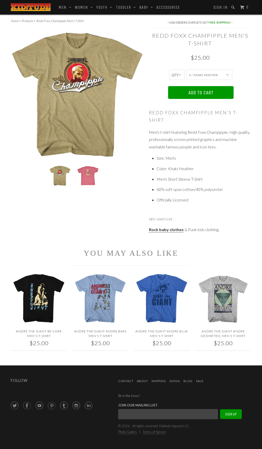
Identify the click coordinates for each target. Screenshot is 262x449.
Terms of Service (154, 432)
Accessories (168, 7)
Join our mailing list (138, 405)
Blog (188, 381)
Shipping (158, 381)
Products (27, 21)
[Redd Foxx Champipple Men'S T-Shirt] (77, 94)
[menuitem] (220, 7)
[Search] (233, 7)
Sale (199, 381)
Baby (145, 7)
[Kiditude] (31, 7)
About (142, 381)
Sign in (220, 7)
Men (64, 7)
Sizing (174, 381)
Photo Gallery (127, 432)
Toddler (125, 7)
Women (83, 7)
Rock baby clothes (166, 229)
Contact (126, 381)
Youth (103, 7)
